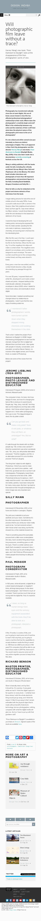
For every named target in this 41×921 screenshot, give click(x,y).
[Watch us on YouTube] (20, 900)
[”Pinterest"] (30, 819)
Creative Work (21, 746)
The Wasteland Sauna (25, 836)
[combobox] (31, 15)
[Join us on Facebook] (20, 819)
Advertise (16, 892)
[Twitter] (17, 737)
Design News (29, 746)
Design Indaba (12, 910)
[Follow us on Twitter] (10, 819)
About (15, 889)
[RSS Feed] (30, 900)
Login (15, 894)
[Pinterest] (20, 737)
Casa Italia (24, 778)
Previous (10, 92)
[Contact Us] (34, 900)
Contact (23, 889)
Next (30, 92)
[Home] (20, 6)
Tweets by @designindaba (14, 879)
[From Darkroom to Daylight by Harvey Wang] (20, 103)
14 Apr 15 (13, 744)
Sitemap (22, 894)
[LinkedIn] (24, 737)
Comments (10, 748)
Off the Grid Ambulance (24, 859)
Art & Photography (12, 746)
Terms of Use (17, 896)
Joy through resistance (25, 765)
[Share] (31, 737)
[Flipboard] (27, 737)
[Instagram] (17, 900)
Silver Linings (24, 847)
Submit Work (25, 892)
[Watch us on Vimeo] (24, 900)
